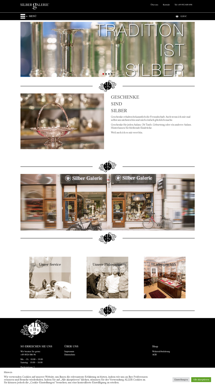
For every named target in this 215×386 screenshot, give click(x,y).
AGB (154, 354)
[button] (103, 74)
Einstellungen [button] (181, 379)
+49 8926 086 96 (28, 354)
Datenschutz (69, 354)
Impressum (69, 351)
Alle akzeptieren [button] (201, 379)
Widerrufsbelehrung (161, 351)
